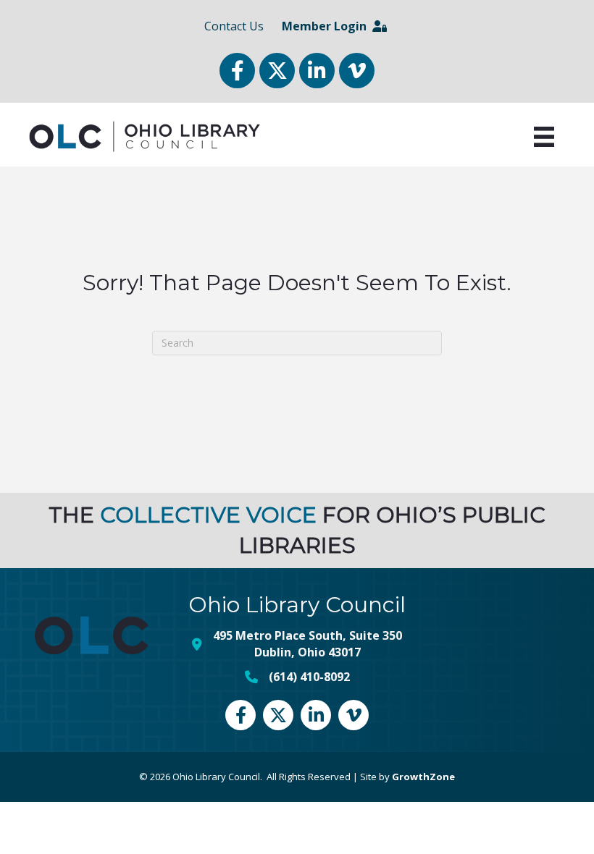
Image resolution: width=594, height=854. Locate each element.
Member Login (327, 26)
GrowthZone (423, 776)
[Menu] (544, 136)
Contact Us (234, 26)
